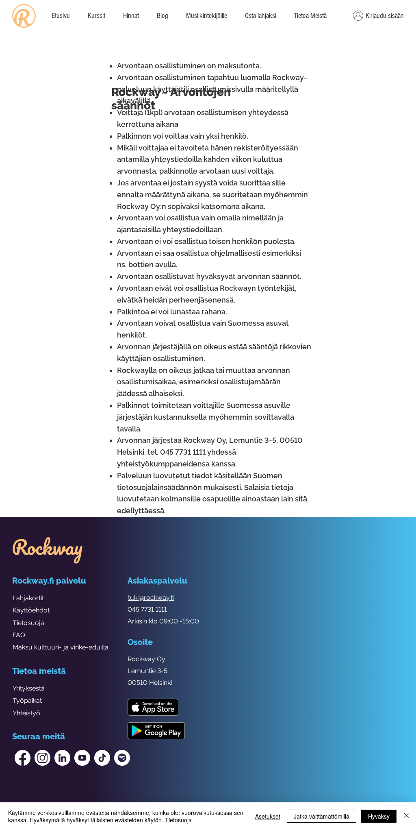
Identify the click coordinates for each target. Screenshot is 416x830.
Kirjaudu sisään (385, 15)
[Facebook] (22, 758)
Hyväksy (379, 816)
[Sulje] (406, 816)
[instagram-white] (42, 758)
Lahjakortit (28, 598)
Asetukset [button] (267, 816)
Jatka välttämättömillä (321, 816)
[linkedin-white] (62, 758)
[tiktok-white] (102, 758)
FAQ (19, 635)
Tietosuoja (28, 623)
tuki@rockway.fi (151, 597)
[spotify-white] (122, 758)
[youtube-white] (82, 758)
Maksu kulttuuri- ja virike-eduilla (60, 647)
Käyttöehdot (31, 610)
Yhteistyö (26, 713)
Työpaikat (27, 700)
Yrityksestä (29, 688)
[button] (310, 15)
